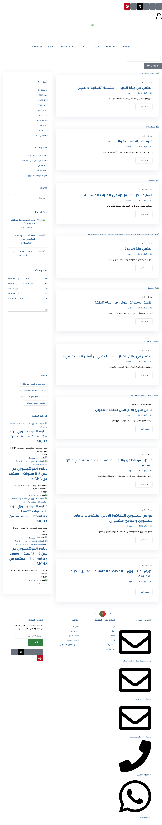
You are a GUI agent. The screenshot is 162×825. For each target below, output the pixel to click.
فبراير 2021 (42, 125)
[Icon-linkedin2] (152, 6)
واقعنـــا (84, 46)
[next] (88, 614)
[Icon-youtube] (133, 6)
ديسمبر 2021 (42, 120)
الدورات (96, 46)
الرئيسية (126, 46)
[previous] (125, 614)
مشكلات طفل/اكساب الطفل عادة (32, 390)
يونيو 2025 (42, 90)
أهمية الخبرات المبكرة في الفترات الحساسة (118, 195)
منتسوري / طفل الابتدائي (36, 403)
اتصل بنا (76, 626)
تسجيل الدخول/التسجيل (69, 644)
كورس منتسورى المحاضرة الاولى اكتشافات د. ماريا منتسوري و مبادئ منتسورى (113, 518)
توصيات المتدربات (67, 46)
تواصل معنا (37, 46)
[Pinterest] (127, 6)
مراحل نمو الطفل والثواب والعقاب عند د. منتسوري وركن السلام (109, 463)
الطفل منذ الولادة (138, 249)
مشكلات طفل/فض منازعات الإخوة (33, 396)
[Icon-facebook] (159, 6)
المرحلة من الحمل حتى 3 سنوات (34, 160)
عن (114, 626)
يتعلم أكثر (145, 106)
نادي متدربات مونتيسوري (37, 175)
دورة (113, 631)
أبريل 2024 (42, 100)
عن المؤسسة (111, 46)
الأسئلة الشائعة (73, 640)
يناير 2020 (43, 130)
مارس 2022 (42, 105)
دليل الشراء (110, 649)
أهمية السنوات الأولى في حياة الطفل (123, 302)
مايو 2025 (43, 95)
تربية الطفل (42, 165)
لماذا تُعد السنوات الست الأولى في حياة (24, 237)
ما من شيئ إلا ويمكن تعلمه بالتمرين (124, 410)
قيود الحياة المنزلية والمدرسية (129, 141)
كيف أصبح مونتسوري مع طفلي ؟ (33, 384)
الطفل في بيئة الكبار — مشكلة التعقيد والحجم (115, 88)
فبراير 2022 (42, 110)
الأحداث (112, 640)
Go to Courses (41, 583)
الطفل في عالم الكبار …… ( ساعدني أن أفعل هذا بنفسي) (108, 356)
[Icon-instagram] (146, 6)
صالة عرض (75, 631)
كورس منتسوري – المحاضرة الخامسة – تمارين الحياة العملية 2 (111, 573)
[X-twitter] (140, 6)
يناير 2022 (43, 115)
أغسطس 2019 (41, 135)
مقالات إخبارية (73, 635)
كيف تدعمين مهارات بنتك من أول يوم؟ (23, 222)
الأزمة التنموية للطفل (22, 251)
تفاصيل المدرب (109, 644)
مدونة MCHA (147, 82)
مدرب (113, 635)
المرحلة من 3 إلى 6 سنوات (142, 404)
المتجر (50, 46)
